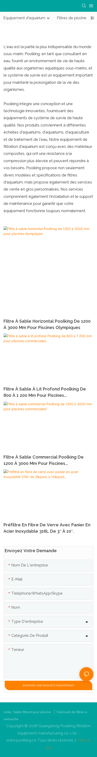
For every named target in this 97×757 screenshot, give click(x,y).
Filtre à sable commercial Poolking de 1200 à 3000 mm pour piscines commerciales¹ (44, 460)
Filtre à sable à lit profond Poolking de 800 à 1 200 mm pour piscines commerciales (45, 392)
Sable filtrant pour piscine (32, 712)
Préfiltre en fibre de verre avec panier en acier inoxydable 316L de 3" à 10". (47, 528)
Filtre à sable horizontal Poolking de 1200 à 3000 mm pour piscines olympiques (47, 324)
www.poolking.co (21, 740)
